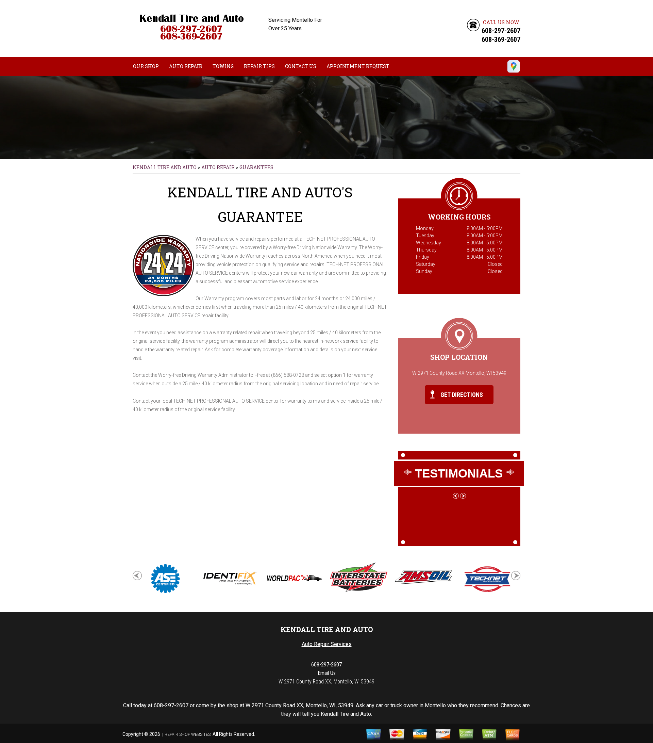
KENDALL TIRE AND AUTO (165, 167)
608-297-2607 (501, 31)
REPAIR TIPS (259, 66)
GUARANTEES (256, 167)
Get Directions (461, 394)
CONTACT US (300, 66)
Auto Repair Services (327, 644)
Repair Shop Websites (188, 734)
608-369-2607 (501, 39)
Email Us (327, 673)
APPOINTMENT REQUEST (357, 66)
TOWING (223, 66)
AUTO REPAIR (185, 66)
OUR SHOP (146, 66)
